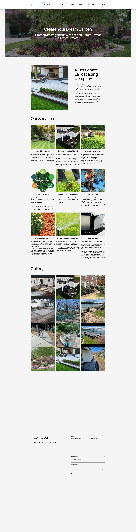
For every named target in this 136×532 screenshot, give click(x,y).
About (63, 4)
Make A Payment (92, 4)
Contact (103, 4)
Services (72, 4)
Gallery (81, 4)
